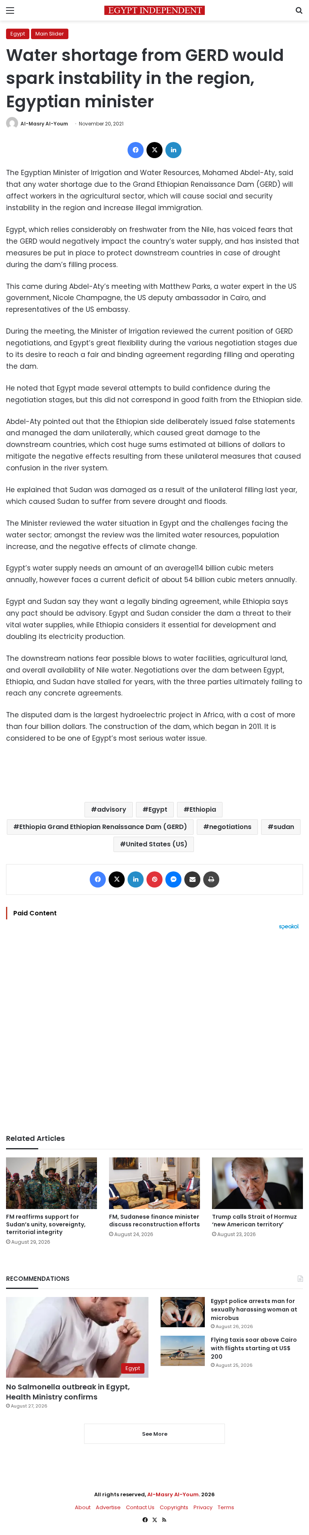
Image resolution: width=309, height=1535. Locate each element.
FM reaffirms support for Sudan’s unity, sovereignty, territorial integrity (46, 1224)
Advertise (108, 1507)
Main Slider (49, 34)
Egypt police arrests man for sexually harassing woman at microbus (254, 1309)
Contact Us (140, 1507)
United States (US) (156, 844)
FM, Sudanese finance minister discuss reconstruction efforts (154, 1220)
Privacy (203, 1507)
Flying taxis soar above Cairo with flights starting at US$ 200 (254, 1348)
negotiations (230, 826)
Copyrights (174, 1507)
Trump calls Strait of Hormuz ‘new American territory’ (254, 1220)
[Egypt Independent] (154, 10)
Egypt (17, 34)
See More (154, 1434)
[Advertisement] (154, 1032)
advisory (111, 809)
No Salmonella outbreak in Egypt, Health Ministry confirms (68, 1392)
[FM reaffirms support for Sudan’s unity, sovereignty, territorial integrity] (51, 1183)
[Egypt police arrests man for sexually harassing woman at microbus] (183, 1312)
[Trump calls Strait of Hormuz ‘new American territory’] (257, 1183)
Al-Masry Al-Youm (44, 123)
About (83, 1507)
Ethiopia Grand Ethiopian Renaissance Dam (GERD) (103, 826)
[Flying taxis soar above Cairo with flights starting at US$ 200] (183, 1351)
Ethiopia (203, 809)
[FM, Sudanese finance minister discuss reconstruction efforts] (154, 1183)
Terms (226, 1507)
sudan (284, 826)
